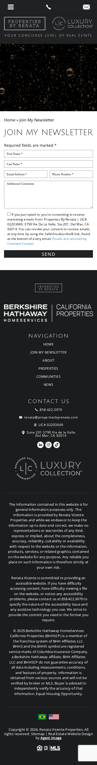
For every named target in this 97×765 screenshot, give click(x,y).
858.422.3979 (51, 409)
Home (48, 344)
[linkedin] (40, 445)
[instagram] (48, 445)
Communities (48, 376)
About (48, 360)
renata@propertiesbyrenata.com (51, 417)
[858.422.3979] (48, 7)
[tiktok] (56, 445)
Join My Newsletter (48, 352)
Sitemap (38, 733)
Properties (48, 368)
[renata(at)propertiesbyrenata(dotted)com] (86, 7)
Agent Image (50, 737)
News (48, 384)
